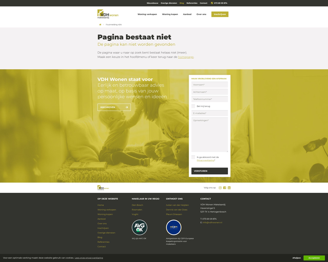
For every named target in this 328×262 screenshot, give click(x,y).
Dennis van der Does (176, 209)
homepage (186, 57)
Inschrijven (220, 14)
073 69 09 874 (220, 3)
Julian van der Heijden (177, 205)
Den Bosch (137, 205)
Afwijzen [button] (297, 258)
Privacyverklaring (205, 160)
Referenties (192, 3)
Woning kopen (170, 14)
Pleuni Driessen (174, 214)
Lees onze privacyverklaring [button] (89, 258)
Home (101, 205)
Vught (135, 214)
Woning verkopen (147, 14)
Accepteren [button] (314, 258)
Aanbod (187, 14)
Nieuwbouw (152, 3)
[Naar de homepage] (99, 24)
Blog (182, 3)
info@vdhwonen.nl (212, 222)
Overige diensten (169, 3)
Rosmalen (137, 209)
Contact (203, 3)
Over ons (201, 14)
